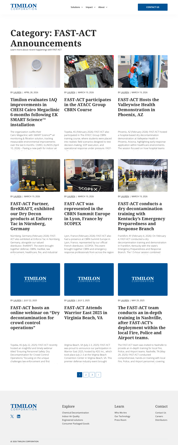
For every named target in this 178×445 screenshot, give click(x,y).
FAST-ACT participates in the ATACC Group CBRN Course (87, 104)
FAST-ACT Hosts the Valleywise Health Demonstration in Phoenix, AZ (138, 107)
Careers (159, 416)
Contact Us (152, 7)
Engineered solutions (72, 420)
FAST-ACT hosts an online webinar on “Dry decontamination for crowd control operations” (35, 317)
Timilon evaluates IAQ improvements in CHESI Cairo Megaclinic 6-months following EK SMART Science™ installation (35, 112)
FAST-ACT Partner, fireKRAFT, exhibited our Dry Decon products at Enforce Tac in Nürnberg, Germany (32, 216)
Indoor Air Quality (70, 416)
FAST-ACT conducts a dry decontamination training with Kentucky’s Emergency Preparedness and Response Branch (141, 216)
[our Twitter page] (12, 416)
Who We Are (121, 412)
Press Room (120, 420)
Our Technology (122, 416)
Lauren (17, 92)
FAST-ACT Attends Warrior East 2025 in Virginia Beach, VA (85, 312)
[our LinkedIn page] (18, 416)
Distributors (161, 420)
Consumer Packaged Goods (75, 423)
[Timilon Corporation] (23, 5)
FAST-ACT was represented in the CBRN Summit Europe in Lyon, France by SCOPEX (87, 213)
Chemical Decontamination (75, 412)
